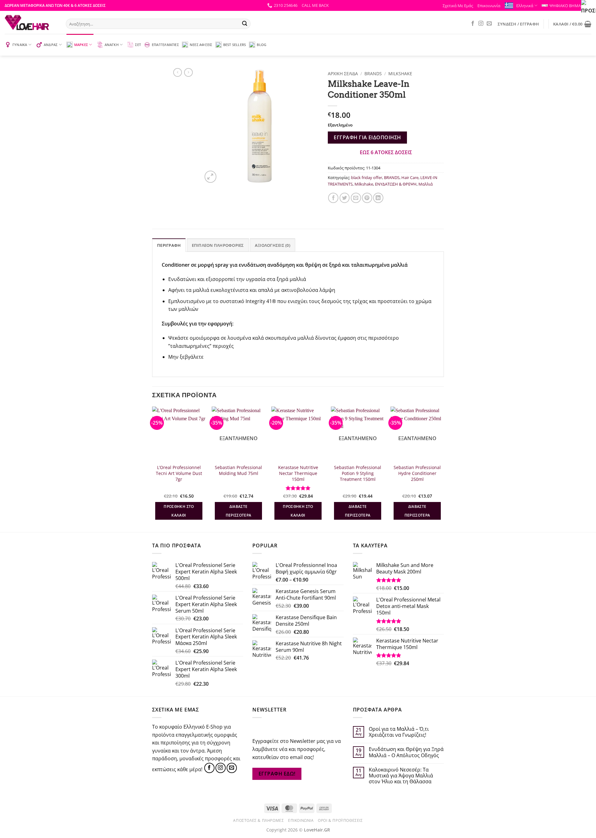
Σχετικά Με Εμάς (458, 5)
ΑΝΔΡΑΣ (50, 44)
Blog (261, 44)
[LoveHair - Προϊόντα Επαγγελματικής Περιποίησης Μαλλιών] (30, 22)
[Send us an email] (489, 23)
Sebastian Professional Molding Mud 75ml (238, 470)
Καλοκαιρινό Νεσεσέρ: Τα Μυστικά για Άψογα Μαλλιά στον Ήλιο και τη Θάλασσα (401, 776)
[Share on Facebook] (333, 198)
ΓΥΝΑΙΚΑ (19, 44)
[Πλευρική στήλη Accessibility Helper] (588, 7)
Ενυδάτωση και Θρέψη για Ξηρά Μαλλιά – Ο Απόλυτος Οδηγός (406, 752)
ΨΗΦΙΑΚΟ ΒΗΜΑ (565, 5)
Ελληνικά (524, 5)
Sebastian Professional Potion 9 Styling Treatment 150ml (357, 473)
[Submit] (244, 24)
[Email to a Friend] (356, 198)
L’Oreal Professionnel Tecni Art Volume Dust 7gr (179, 473)
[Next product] (177, 72)
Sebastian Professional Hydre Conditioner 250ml (417, 473)
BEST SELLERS (234, 44)
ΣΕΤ (138, 44)
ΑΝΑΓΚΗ (112, 44)
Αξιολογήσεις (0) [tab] (272, 245)
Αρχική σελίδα (343, 73)
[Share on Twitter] (345, 198)
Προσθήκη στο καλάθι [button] (179, 511)
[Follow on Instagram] (480, 23)
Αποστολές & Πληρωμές (258, 820)
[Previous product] (188, 72)
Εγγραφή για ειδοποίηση (367, 137)
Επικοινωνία (488, 5)
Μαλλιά (425, 184)
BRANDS (373, 73)
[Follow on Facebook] (472, 23)
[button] (315, 5)
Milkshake (400, 73)
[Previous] (152, 469)
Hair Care (409, 177)
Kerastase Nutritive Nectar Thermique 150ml (298, 473)
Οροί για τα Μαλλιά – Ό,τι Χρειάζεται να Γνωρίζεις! (399, 732)
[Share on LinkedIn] (378, 198)
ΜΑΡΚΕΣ (81, 44)
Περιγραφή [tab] (169, 245)
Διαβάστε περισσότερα (238, 511)
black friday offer (366, 177)
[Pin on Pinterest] (367, 198)
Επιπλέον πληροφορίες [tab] (218, 245)
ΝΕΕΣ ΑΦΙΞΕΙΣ (201, 44)
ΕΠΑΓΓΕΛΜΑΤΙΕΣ (165, 44)
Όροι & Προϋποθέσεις (340, 820)
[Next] (443, 469)
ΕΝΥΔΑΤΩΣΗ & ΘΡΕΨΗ (396, 184)
